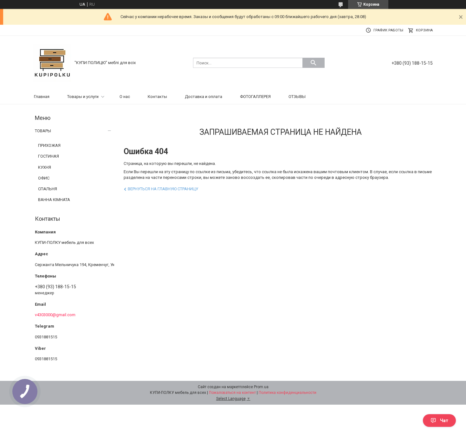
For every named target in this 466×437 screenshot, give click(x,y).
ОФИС (43, 178)
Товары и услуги (83, 96)
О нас (125, 96)
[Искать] (313, 63)
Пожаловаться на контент (232, 392)
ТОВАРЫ (43, 130)
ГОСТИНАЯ (48, 156)
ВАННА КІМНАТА (54, 199)
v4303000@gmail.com (55, 314)
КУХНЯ (44, 167)
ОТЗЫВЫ (297, 96)
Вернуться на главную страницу (163, 188)
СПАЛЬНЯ (47, 188)
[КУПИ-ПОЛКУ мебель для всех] (52, 62)
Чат (444, 420)
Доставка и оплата (203, 96)
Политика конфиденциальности (287, 392)
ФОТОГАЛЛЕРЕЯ (255, 96)
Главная (41, 96)
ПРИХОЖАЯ (49, 145)
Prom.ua (261, 387)
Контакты (157, 96)
